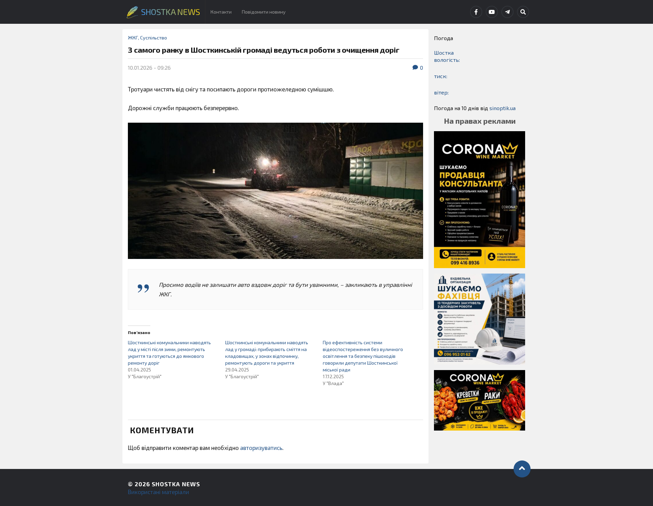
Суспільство (153, 37)
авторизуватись (261, 447)
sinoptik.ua (502, 108)
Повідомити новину (264, 12)
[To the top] (522, 468)
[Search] (523, 12)
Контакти (221, 12)
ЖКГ (133, 37)
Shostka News (176, 484)
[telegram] (507, 12)
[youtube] (492, 12)
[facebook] (476, 12)
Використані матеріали (158, 491)
